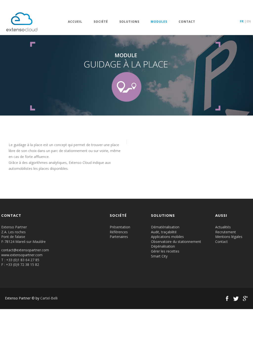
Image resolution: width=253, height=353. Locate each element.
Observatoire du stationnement (176, 241)
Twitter (236, 298)
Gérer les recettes (165, 251)
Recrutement (225, 232)
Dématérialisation (165, 227)
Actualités (223, 227)
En (249, 21)
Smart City (159, 256)
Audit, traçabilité (164, 232)
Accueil (75, 21)
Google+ (245, 298)
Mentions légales (228, 236)
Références (119, 232)
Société (101, 21)
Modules (159, 21)
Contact (187, 21)
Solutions (129, 21)
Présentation (120, 227)
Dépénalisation (163, 246)
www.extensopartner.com (21, 255)
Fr (242, 21)
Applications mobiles (167, 236)
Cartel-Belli (49, 298)
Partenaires (119, 236)
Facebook (227, 298)
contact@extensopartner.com (25, 250)
